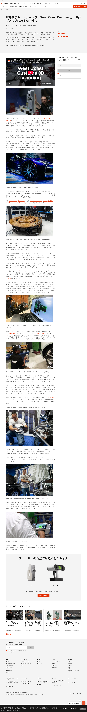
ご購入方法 (54, 665)
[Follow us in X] (73, 693)
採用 (69, 667)
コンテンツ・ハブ (5, 6)
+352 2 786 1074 (9, 686)
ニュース (35, 6)
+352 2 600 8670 (9, 685)
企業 (69, 661)
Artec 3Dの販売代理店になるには (74, 671)
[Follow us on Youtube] (80, 693)
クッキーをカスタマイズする (70, 708)
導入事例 (12, 6)
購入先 (7, 672)
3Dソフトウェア (9, 667)
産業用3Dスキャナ (10, 665)
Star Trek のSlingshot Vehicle (16, 201)
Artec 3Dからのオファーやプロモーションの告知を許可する (70, 74)
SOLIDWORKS (10, 335)
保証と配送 (54, 667)
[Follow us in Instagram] (70, 693)
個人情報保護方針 (20, 694)
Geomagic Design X (41, 333)
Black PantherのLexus (36, 201)
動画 (26, 6)
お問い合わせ (71, 668)
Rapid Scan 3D (20, 271)
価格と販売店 (9, 670)
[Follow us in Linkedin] (77, 693)
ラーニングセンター (19, 6)
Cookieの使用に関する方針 (31, 694)
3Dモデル (45, 6)
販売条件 (13, 694)
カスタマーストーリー (26, 663)
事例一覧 (9, 634)
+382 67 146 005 (71, 682)
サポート (54, 663)
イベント (30, 6)
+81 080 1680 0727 (56, 685)
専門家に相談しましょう (80, 6)
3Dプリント (39, 663)
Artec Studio (12, 333)
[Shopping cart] (81, 3)
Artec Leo (62, 36)
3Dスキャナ (60, 31)
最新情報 (70, 663)
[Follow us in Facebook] (67, 693)
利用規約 (8, 694)
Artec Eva (62, 33)
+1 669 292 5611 (25, 683)
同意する (82, 708)
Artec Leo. (51, 397)
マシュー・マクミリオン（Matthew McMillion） (23, 25)
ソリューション (9, 668)
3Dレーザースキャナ (10, 663)
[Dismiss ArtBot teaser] (80, 700)
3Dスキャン (39, 661)
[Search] (77, 3)
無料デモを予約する (43, 595)
